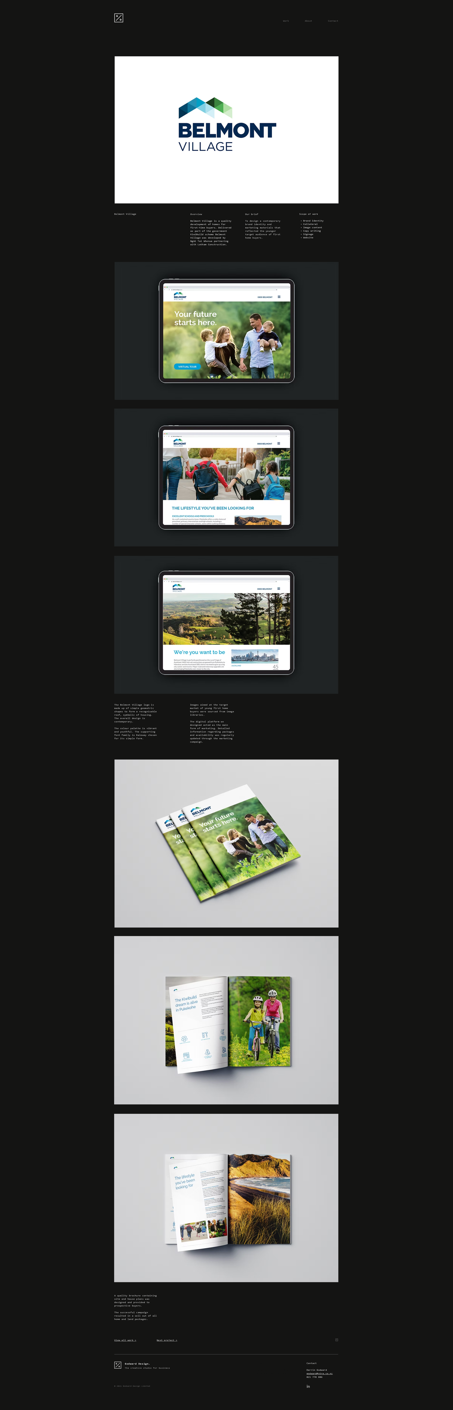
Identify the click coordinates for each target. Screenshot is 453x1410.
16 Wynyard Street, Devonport (276, 1370)
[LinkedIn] (308, 1386)
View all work (123, 1340)
